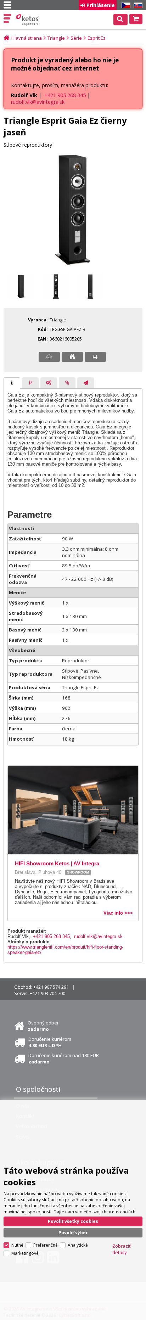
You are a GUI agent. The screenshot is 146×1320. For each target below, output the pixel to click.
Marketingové (25, 1253)
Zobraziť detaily (121, 1249)
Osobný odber (43, 1026)
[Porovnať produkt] (49, 357)
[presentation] (12, 383)
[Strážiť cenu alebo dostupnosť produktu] (72, 357)
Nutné (17, 1245)
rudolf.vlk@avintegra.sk (37, 102)
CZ (125, 5)
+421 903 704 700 (47, 993)
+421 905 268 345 (65, 95)
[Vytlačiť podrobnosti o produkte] (95, 357)
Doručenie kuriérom (49, 1042)
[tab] (12, 383)
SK (137, 5)
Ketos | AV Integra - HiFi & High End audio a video (28, 20)
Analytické (78, 1245)
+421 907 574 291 (51, 987)
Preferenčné (45, 1245)
